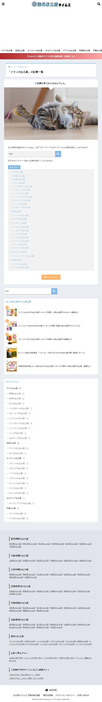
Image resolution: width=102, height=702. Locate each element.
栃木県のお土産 (72, 544)
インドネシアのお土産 (23, 197)
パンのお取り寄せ (50, 658)
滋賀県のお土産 (85, 561)
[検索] (58, 154)
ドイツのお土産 (20, 234)
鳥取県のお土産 (56, 608)
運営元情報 (48, 695)
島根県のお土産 (70, 608)
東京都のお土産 (15, 544)
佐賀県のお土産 (70, 574)
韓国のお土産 (19, 176)
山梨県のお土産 (70, 625)
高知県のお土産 (43, 611)
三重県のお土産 (56, 627)
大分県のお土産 (43, 574)
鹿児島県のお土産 (16, 577)
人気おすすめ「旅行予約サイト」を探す (24, 675)
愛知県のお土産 (43, 627)
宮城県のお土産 (56, 591)
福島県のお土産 (70, 591)
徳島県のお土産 (15, 611)
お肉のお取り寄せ (16, 658)
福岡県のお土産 (15, 574)
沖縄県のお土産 (31, 577)
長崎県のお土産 (29, 574)
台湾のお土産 (19, 179)
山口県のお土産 (84, 608)
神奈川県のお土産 (30, 544)
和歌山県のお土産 (71, 561)
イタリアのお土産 (21, 230)
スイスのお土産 (20, 244)
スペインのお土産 (21, 241)
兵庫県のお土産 (56, 561)
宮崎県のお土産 (56, 574)
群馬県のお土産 (58, 544)
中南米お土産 (84, 50)
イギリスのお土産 (21, 237)
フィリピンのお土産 (22, 200)
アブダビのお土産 (21, 267)
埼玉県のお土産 (44, 544)
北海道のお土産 (15, 591)
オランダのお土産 (21, 248)
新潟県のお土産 (15, 625)
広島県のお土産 (15, 608)
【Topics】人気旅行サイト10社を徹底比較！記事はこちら (51, 56)
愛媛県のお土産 (29, 611)
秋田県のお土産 (43, 591)
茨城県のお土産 (85, 544)
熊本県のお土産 (84, 574)
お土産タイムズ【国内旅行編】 (27, 695)
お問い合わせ (83, 695)
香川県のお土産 (43, 608)
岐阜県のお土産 (29, 627)
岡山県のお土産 (29, 608)
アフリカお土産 (69, 50)
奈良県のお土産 (43, 561)
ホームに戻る (52, 277)
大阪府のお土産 (15, 561)
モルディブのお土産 (22, 207)
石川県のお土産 (43, 625)
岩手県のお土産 (84, 591)
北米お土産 (20, 50)
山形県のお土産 (15, 594)
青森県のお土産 (29, 591)
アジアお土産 (6, 50)
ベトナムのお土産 (21, 193)
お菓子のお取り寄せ (66, 658)
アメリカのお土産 (21, 215)
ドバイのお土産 (20, 264)
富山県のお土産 (15, 627)
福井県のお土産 (84, 625)
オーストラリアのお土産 (24, 256)
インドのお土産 (20, 204)
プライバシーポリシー (65, 695)
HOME (52, 690)
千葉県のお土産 (15, 547)
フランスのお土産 (21, 227)
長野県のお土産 (29, 625)
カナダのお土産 (20, 219)
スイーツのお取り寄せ (33, 658)
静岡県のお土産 (56, 625)
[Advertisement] (51, 28)
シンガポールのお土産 (23, 186)
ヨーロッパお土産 (34, 50)
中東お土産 (16, 260)
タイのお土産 (19, 183)
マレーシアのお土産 (22, 190)
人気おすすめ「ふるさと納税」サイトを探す (26, 678)
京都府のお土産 (29, 561)
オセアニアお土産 (52, 50)
